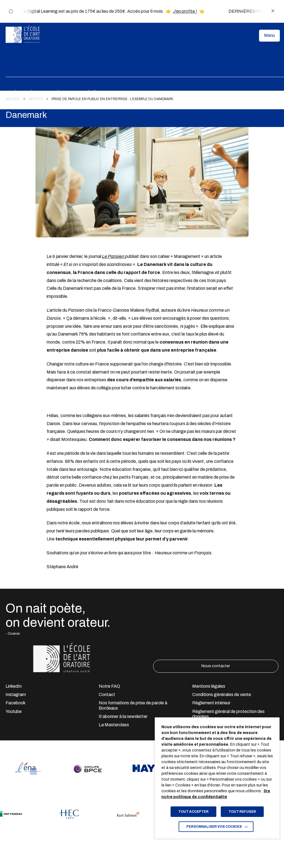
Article (36, 99)
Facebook (16, 702)
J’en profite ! (180, 11)
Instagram (16, 694)
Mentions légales (208, 686)
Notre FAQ (109, 686)
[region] (142, 98)
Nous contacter (215, 666)
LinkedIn (14, 686)
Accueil (13, 99)
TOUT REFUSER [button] (242, 812)
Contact (107, 694)
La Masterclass (114, 724)
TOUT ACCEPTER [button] (193, 812)
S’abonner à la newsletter (123, 716)
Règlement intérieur (211, 702)
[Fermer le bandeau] (273, 11)
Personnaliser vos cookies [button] (214, 827)
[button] (269, 35)
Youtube (14, 711)
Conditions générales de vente (221, 694)
